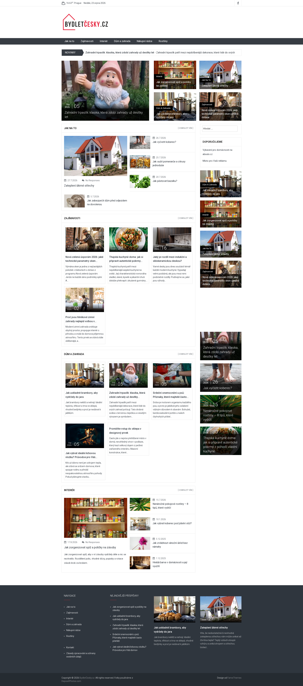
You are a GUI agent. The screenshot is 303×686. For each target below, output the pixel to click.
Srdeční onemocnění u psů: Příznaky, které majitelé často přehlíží (225, 352)
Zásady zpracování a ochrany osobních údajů (80, 655)
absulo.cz (208, 154)
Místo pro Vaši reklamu (215, 160)
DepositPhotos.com (71, 681)
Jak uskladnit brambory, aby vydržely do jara (171, 115)
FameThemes (234, 678)
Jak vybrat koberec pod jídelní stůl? (172, 523)
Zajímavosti (87, 41)
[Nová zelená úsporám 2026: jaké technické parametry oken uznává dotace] (84, 239)
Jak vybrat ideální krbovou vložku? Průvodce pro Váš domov (129, 648)
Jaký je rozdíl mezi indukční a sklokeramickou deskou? (236, 446)
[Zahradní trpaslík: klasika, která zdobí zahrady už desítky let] (128, 375)
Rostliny (163, 41)
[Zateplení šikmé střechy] (221, 609)
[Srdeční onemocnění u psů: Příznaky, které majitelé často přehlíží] (172, 375)
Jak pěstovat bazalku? (165, 180)
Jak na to (69, 41)
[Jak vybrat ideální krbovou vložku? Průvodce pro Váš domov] (84, 435)
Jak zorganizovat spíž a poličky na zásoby (173, 84)
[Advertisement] (182, 18)
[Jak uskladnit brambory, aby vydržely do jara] (84, 375)
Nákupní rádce (144, 41)
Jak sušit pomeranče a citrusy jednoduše (234, 386)
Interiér (104, 41)
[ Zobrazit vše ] (185, 128)
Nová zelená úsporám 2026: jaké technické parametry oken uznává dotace (220, 114)
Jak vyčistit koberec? (165, 141)
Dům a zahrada (122, 41)
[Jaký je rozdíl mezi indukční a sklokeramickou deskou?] (172, 239)
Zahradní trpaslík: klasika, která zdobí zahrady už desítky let (119, 52)
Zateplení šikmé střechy (219, 85)
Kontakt (70, 647)
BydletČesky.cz (87, 678)
